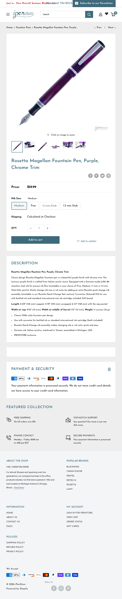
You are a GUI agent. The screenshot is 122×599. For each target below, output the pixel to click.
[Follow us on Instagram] (61, 588)
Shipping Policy (15, 543)
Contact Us (13, 522)
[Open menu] (8, 14)
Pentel (71, 476)
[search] (63, 14)
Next (110, 27)
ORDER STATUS (74, 522)
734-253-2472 (61, 3)
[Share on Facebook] (90, 175)
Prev (99, 27)
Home (9, 27)
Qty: (14, 228)
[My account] (100, 14)
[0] (113, 14)
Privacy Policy (15, 552)
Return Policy (15, 547)
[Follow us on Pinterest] (68, 588)
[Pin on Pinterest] (96, 175)
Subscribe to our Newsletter (96, 3)
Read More (19, 487)
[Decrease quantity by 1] (30, 228)
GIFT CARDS (73, 526)
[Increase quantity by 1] (47, 228)
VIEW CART (72, 517)
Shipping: (16, 217)
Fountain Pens (23, 27)
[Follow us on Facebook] (54, 588)
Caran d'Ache (74, 471)
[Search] (89, 14)
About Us (11, 517)
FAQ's (9, 526)
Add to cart (35, 240)
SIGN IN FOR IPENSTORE (79, 513)
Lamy (70, 489)
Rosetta (71, 485)
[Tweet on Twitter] (102, 175)
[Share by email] (108, 175)
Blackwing (73, 467)
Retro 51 (71, 480)
